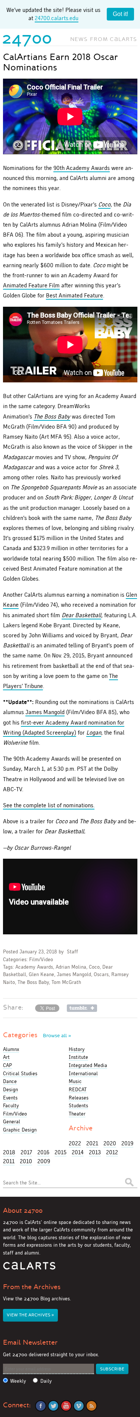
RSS (91, 1405)
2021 (92, 1143)
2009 (43, 1161)
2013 (95, 1152)
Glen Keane (41, 974)
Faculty (11, 1105)
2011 (9, 1161)
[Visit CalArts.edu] (29, 1268)
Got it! (120, 14)
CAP (7, 1065)
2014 (78, 1152)
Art (6, 1057)
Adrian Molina (71, 967)
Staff (72, 951)
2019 (127, 1143)
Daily (46, 1381)
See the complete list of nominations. (48, 805)
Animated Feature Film (31, 285)
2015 (60, 1152)
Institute (78, 1057)
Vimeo (78, 1405)
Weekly (18, 1381)
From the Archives (31, 1287)
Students (78, 1105)
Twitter (53, 1405)
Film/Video (41, 959)
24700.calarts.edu (56, 18)
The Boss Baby (33, 982)
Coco (94, 967)
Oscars (101, 974)
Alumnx (11, 1049)
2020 (109, 1143)
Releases (78, 1098)
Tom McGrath (66, 982)
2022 (75, 1143)
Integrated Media (88, 1065)
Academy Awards (34, 967)
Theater (77, 1114)
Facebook (40, 1405)
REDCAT (78, 1089)
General (11, 1121)
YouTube (66, 1405)
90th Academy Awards (81, 167)
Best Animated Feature (74, 295)
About (23, 1210)
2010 (26, 1161)
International (83, 1073)
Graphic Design (20, 1130)
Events (10, 1098)
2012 (112, 1152)
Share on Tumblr (82, 1008)
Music (75, 1081)
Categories (37, 1035)
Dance (10, 1081)
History (77, 1049)
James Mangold (45, 712)
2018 (9, 1152)
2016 (43, 1152)
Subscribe (112, 1369)
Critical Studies (20, 1073)
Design (10, 1089)
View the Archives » (30, 1315)
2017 (26, 1152)
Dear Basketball (81, 615)
